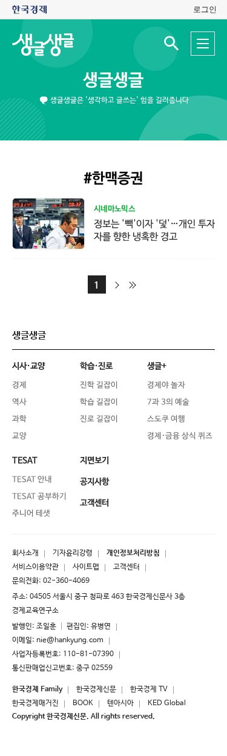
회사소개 (25, 553)
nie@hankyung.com (70, 640)
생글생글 (113, 80)
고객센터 (126, 567)
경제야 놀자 (166, 385)
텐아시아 (120, 703)
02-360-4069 (66, 581)
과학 (19, 419)
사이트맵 (86, 567)
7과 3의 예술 (168, 402)
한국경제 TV (149, 689)
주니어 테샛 (31, 513)
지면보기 (94, 460)
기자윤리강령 (73, 553)
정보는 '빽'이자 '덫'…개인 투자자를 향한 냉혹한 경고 (154, 231)
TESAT (25, 460)
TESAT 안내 (32, 479)
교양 (19, 436)
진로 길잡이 (99, 419)
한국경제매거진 (35, 703)
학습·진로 (96, 366)
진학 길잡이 (99, 385)
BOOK (83, 703)
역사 (19, 402)
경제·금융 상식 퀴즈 (179, 436)
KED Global (167, 703)
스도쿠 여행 (166, 419)
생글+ (156, 366)
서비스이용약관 (35, 567)
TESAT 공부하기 (39, 496)
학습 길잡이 (99, 402)
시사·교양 (28, 366)
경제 (19, 385)
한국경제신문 (96, 689)
